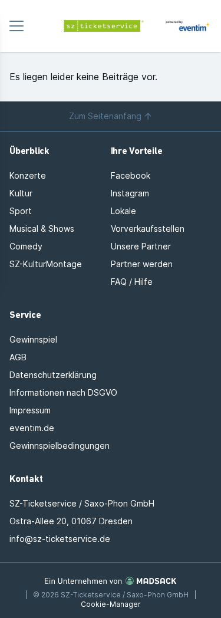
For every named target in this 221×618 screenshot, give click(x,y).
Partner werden (142, 264)
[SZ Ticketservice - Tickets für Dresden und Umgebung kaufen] (111, 26)
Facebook (130, 175)
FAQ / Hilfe (132, 282)
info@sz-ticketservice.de (59, 539)
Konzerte (27, 175)
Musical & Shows (41, 228)
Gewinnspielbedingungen (59, 446)
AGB (18, 357)
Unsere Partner (141, 246)
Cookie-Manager (111, 604)
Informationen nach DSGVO (63, 392)
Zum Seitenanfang (105, 116)
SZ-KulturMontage (45, 264)
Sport (20, 211)
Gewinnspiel (33, 339)
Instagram (130, 193)
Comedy (25, 246)
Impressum (30, 410)
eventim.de (31, 428)
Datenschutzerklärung (53, 375)
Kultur (20, 193)
